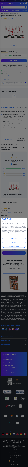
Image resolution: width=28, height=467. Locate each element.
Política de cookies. (10, 234)
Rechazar (14, 242)
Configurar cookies (14, 246)
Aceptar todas (14, 238)
